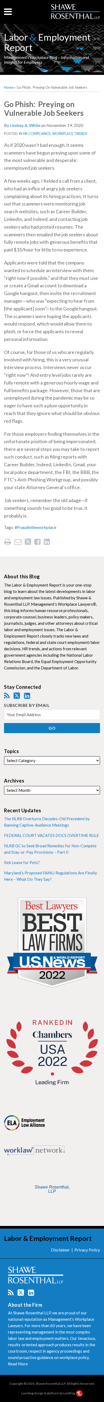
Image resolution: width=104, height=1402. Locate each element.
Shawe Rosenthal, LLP (52, 1189)
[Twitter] (17, 695)
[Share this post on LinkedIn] (47, 541)
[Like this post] (37, 541)
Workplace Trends (69, 133)
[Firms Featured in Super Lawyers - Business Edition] (52, 1205)
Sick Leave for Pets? (22, 862)
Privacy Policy (87, 1249)
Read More (18, 1363)
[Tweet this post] (28, 541)
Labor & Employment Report (48, 1238)
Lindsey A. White (25, 125)
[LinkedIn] (27, 695)
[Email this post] (18, 541)
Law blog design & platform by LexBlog (48, 1393)
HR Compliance (37, 133)
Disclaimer (60, 1249)
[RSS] (7, 695)
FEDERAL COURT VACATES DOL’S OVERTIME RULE (51, 835)
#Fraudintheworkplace (35, 527)
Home (8, 87)
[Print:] (7, 541)
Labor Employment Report (47, 42)
